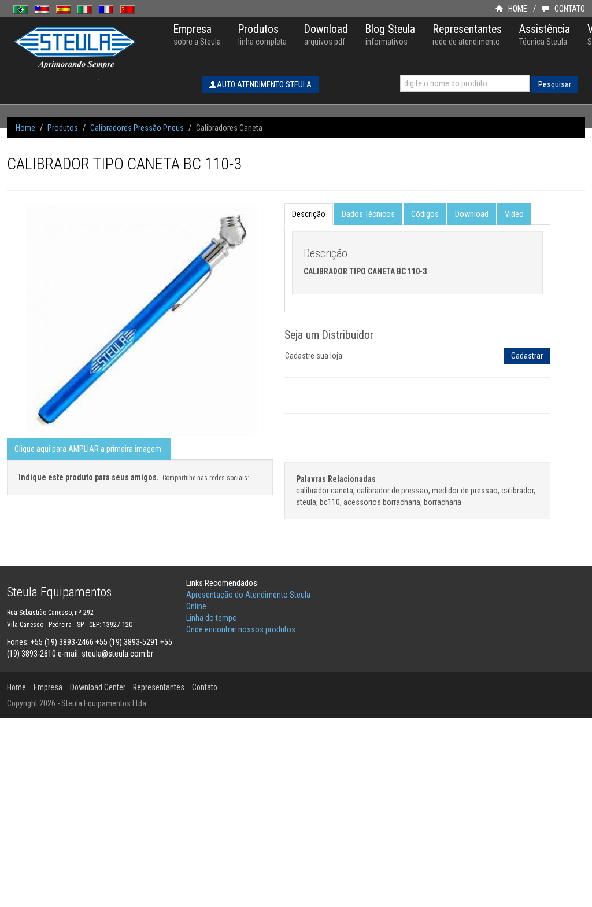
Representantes (158, 687)
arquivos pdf (326, 34)
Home (25, 127)
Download (472, 214)
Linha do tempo (211, 617)
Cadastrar (527, 355)
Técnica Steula (544, 34)
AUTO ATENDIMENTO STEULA (264, 84)
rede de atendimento (467, 34)
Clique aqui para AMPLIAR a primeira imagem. (88, 449)
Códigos (425, 214)
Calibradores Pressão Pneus (137, 127)
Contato (204, 687)
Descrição (308, 214)
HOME (516, 8)
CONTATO (569, 8)
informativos (390, 34)
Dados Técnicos (368, 214)
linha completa (262, 34)
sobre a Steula (197, 34)
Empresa (48, 687)
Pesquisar (554, 84)
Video (514, 214)
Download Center (97, 687)
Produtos (62, 127)
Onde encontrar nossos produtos (240, 629)
